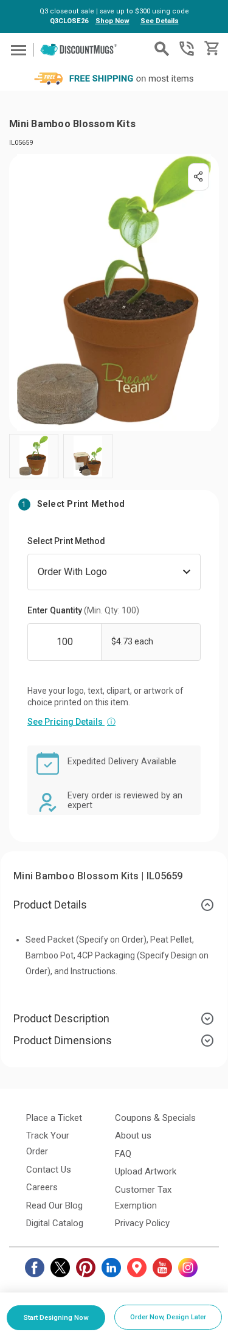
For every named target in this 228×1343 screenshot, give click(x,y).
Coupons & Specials (155, 1117)
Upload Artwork (145, 1171)
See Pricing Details (71, 722)
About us (133, 1135)
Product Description (61, 1018)
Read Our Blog (54, 1205)
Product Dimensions (62, 1040)
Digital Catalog (54, 1223)
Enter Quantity (83, 610)
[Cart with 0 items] (210, 48)
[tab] (114, 905)
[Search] (162, 49)
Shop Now (112, 21)
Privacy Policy (142, 1223)
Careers (42, 1187)
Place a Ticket (54, 1117)
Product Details (50, 904)
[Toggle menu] (16, 49)
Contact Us (48, 1169)
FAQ (123, 1153)
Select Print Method (66, 541)
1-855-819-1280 (186, 48)
